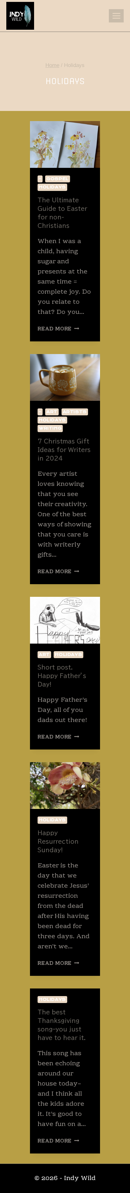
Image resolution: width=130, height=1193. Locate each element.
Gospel (57, 178)
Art (51, 411)
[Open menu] (116, 15)
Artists (75, 411)
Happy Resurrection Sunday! (58, 841)
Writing (50, 428)
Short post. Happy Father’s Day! (62, 675)
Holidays (52, 187)
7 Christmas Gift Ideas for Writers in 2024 (64, 449)
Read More (58, 329)
